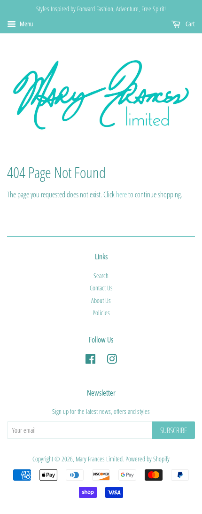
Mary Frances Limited (99, 458)
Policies (101, 312)
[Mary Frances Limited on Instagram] (112, 360)
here (121, 194)
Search (101, 275)
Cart (189, 23)
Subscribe (173, 430)
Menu (25, 23)
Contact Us (101, 287)
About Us (101, 300)
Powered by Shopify (147, 458)
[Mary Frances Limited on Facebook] (90, 360)
